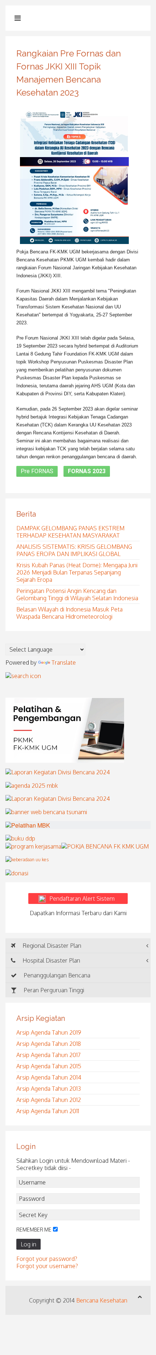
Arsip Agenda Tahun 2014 (48, 1077)
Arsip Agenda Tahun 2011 (47, 1111)
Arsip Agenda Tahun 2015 (48, 1066)
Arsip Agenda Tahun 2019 (48, 1032)
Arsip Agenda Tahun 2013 (48, 1088)
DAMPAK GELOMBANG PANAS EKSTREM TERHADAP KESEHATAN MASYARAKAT (70, 532)
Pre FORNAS (37, 471)
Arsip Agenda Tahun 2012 (48, 1099)
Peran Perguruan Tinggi (53, 990)
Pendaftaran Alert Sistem (86, 898)
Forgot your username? (47, 1266)
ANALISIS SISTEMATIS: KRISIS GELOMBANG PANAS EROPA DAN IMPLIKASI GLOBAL (74, 550)
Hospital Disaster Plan (50, 960)
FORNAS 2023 (87, 471)
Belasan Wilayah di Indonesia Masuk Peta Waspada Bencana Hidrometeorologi (69, 613)
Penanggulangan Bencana (56, 975)
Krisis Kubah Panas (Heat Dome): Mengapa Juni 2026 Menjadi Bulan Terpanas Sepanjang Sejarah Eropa (76, 572)
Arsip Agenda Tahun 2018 (48, 1043)
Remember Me (34, 1229)
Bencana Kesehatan (101, 1300)
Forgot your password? (46, 1258)
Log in (28, 1244)
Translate (64, 662)
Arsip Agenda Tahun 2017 (48, 1055)
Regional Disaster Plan (51, 945)
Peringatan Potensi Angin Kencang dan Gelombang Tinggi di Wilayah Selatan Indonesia (77, 594)
